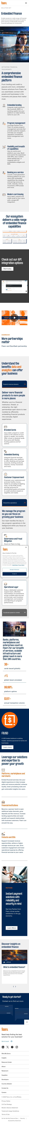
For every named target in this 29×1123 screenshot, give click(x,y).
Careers (4, 1092)
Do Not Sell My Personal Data (10, 1118)
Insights (4, 1058)
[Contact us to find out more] (26, 1022)
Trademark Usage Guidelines (10, 1111)
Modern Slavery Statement (10, 1108)
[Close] (26, 547)
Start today (7, 269)
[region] (14, 561)
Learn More (11, 928)
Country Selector (7, 1084)
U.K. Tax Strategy (7, 1104)
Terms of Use (6, 1114)
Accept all (14, 573)
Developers (5, 1079)
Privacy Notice (6, 1101)
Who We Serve (6, 1053)
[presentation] (13, 986)
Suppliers (4, 1075)
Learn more (7, 747)
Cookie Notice (15, 565)
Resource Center (7, 1062)
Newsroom (5, 1071)
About (3, 1066)
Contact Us (5, 1088)
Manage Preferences (14, 569)
